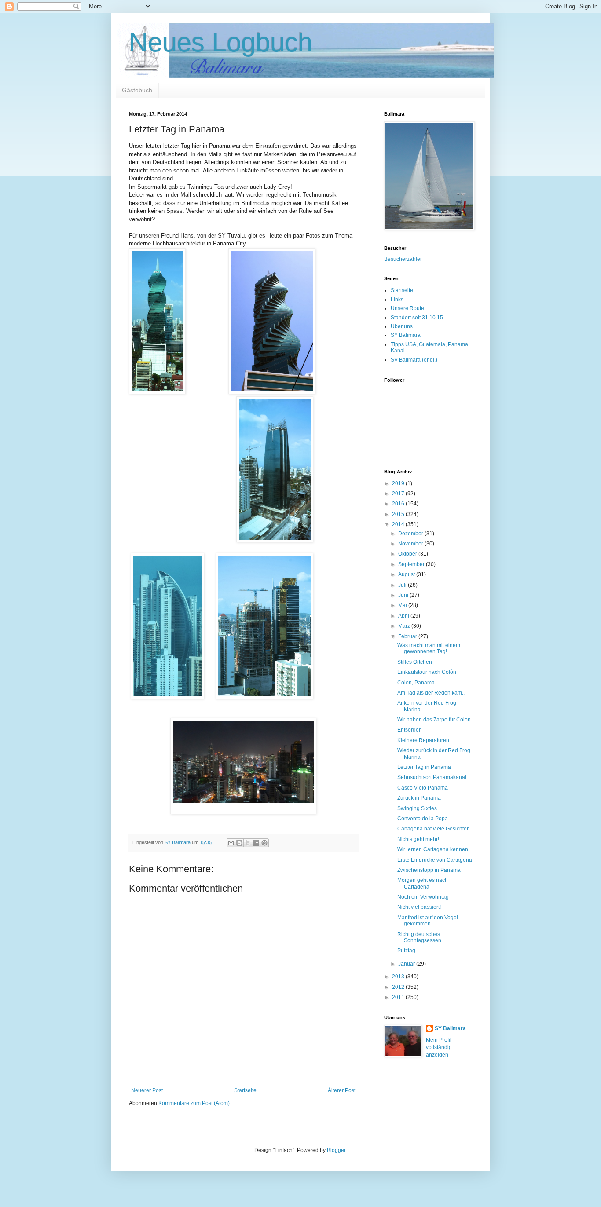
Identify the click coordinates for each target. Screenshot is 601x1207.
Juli (403, 585)
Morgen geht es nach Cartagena (422, 883)
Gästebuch (137, 90)
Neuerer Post (147, 1090)
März (404, 626)
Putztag (406, 950)
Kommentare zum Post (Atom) (194, 1103)
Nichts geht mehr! (418, 839)
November (411, 544)
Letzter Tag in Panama (424, 767)
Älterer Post (341, 1090)
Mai (403, 605)
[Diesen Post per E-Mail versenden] (231, 842)
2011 (399, 997)
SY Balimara (406, 335)
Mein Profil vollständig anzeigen (439, 1047)
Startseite (245, 1090)
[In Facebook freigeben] (256, 842)
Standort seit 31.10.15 (417, 318)
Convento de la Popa (422, 819)
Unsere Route (407, 308)
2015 (399, 514)
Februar (408, 636)
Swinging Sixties (417, 808)
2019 (399, 483)
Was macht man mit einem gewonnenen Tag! (428, 648)
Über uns (402, 326)
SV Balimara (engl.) (414, 360)
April (404, 616)
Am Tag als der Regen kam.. (431, 693)
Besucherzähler (403, 259)
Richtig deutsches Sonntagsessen (419, 937)
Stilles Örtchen (414, 662)
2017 (399, 493)
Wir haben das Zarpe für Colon (434, 720)
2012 (399, 987)
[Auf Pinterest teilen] (264, 842)
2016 (399, 504)
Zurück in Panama (419, 798)
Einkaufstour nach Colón (426, 672)
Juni (404, 595)
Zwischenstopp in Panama (429, 870)
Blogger (336, 1150)
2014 (399, 524)
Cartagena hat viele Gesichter (433, 829)
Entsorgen (409, 730)
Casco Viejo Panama (422, 788)
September (412, 564)
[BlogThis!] (239, 842)
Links (397, 299)
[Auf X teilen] (247, 842)
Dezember (411, 533)
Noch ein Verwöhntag (423, 897)
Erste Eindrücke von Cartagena (434, 860)
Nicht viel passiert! (419, 907)
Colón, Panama (416, 683)
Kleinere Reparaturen (423, 740)
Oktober (408, 554)
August (407, 574)
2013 (399, 976)
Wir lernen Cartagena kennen (432, 849)
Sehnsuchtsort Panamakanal (431, 777)
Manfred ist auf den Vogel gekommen (427, 920)
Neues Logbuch (220, 42)
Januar (407, 964)
